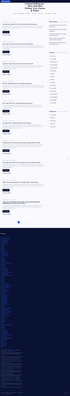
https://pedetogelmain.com (6, 275)
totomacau (3, 321)
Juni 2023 (52, 76)
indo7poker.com (4, 255)
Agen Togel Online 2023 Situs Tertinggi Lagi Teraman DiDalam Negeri (22, 162)
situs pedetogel (4, 336)
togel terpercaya (4, 339)
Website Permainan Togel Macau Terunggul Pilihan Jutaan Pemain (20, 182)
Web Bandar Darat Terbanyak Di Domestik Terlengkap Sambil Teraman (21, 142)
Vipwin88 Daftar (4, 299)
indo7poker (3, 251)
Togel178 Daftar (4, 297)
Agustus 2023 (53, 70)
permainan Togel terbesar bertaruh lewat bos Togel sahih (18, 63)
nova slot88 (3, 261)
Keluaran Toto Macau (5, 239)
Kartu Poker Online (5, 252)
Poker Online (41, 13)
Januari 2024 (53, 59)
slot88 (2, 257)
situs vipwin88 (3, 296)
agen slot (3, 266)
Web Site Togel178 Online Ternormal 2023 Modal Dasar (17, 83)
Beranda (15, 13)
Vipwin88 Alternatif (5, 237)
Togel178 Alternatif (4, 300)
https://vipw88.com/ (5, 303)
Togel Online (34, 13)
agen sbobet (3, 345)
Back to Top (66, 393)
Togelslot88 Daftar (4, 254)
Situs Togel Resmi (4, 273)
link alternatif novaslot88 (6, 311)
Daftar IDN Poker (4, 242)
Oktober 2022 (53, 100)
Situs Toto (3, 317)
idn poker (3, 279)
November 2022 (53, 97)
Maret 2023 (52, 85)
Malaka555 (3, 293)
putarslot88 (3, 264)
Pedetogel (12, 350)
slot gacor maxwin (4, 270)
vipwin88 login (4, 302)
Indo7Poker (3, 249)
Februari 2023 (53, 88)
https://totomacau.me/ (5, 312)
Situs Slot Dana (4, 291)
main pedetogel (4, 243)
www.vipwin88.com (4, 240)
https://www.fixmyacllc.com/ (6, 285)
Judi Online (54, 13)
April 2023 (52, 82)
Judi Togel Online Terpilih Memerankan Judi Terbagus (17, 123)
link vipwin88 (3, 342)
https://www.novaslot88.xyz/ (6, 324)
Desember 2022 (53, 94)
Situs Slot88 (3, 288)
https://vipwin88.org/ (5, 287)
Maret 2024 (52, 56)
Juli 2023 (52, 73)
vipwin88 (2, 278)
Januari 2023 (53, 91)
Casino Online (48, 13)
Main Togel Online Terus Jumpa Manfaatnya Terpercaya (18, 103)
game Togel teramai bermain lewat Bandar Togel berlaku (18, 44)
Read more (6, 32)
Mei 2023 (52, 79)
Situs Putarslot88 (4, 333)
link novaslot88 (4, 330)
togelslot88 (3, 267)
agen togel (3, 318)
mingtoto (3, 327)
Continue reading (7, 34)
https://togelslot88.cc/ (5, 294)
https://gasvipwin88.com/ (6, 308)
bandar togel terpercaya (6, 272)
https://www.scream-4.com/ (6, 263)
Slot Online (28, 13)
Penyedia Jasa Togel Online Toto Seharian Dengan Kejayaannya (20, 24)
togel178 (2, 245)
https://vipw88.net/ (4, 284)
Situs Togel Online (4, 309)
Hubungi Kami (21, 13)
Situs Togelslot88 (4, 269)
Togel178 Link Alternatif (5, 315)
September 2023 (53, 67)
